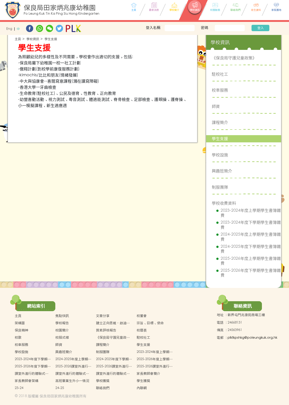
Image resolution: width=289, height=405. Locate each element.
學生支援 (50, 39)
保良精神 (21, 330)
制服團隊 (220, 187)
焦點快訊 (62, 315)
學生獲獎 (143, 380)
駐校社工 (220, 74)
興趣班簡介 (222, 171)
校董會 (142, 315)
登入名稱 (153, 27)
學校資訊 (32, 39)
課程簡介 (220, 122)
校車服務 (220, 90)
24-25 (59, 388)
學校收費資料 (224, 203)
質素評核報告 (106, 330)
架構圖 (20, 323)
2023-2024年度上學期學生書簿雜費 (251, 213)
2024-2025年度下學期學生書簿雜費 (251, 249)
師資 (216, 106)
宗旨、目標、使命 (150, 323)
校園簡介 (62, 330)
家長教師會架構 (26, 380)
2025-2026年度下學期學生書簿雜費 (251, 273)
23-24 (19, 388)
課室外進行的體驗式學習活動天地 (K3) (113, 373)
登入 (260, 28)
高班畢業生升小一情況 (72, 380)
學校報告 (62, 323)
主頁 (18, 39)
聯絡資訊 (243, 306)
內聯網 (142, 388)
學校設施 (220, 155)
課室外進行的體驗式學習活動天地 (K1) (32, 373)
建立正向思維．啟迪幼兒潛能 (113, 323)
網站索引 (36, 306)
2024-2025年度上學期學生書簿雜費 (251, 237)
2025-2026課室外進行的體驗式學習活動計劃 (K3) (155, 366)
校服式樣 (62, 337)
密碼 (204, 27)
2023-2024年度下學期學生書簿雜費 (251, 225)
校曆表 (142, 330)
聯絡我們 (103, 388)
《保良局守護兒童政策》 (234, 58)
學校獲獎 (103, 380)
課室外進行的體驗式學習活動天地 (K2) (72, 373)
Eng (9, 29)
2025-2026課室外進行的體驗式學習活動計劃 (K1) (73, 366)
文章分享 (103, 315)
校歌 (18, 337)
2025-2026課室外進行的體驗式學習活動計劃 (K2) (114, 366)
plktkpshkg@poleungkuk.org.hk (252, 337)
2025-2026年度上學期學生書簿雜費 (251, 261)
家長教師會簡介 (148, 373)
